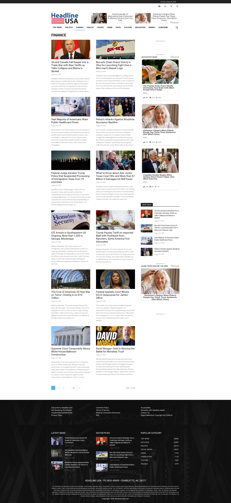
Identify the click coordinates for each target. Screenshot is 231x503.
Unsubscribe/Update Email (61, 413)
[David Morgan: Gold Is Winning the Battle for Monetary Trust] (115, 336)
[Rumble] (165, 6)
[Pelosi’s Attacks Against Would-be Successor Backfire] (115, 106)
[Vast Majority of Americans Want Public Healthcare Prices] (70, 106)
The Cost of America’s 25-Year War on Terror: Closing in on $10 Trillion (70, 294)
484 (73, 388)
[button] (177, 27)
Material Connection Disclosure (108, 413)
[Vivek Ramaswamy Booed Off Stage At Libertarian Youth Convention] (57, 441)
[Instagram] (177, 6)
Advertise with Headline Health (153, 410)
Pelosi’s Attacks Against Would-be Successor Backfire (115, 121)
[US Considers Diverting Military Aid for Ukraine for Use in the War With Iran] (57, 453)
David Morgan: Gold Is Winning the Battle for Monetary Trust (115, 350)
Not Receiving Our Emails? (61, 410)
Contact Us (145, 413)
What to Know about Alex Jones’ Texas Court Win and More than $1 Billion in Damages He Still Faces (115, 176)
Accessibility (146, 408)
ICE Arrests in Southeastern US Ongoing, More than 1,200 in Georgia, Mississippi (68, 235)
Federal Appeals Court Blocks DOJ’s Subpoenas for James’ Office (112, 294)
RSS (97, 415)
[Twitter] (171, 6)
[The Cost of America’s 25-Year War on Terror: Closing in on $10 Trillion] (70, 279)
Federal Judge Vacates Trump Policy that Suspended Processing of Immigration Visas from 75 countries (70, 177)
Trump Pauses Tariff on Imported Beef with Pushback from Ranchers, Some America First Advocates (114, 237)
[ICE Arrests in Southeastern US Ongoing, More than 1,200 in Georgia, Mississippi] (70, 220)
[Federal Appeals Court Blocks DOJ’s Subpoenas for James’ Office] (115, 279)
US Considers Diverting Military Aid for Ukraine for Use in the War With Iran (77, 452)
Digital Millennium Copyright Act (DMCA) (156, 415)
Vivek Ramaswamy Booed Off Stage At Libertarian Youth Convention (76, 440)
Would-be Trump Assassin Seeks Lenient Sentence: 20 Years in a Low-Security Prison (77, 464)
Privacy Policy (56, 415)
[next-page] (79, 388)
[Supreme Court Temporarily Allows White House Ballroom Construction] (70, 336)
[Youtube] (159, 6)
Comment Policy (102, 408)
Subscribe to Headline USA (61, 408)
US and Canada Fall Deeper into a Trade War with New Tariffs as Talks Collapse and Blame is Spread (69, 67)
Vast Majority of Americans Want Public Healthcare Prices (69, 121)
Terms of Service (102, 410)
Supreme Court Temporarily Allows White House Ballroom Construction (70, 351)
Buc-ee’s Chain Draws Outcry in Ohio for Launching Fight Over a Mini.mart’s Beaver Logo (113, 65)
